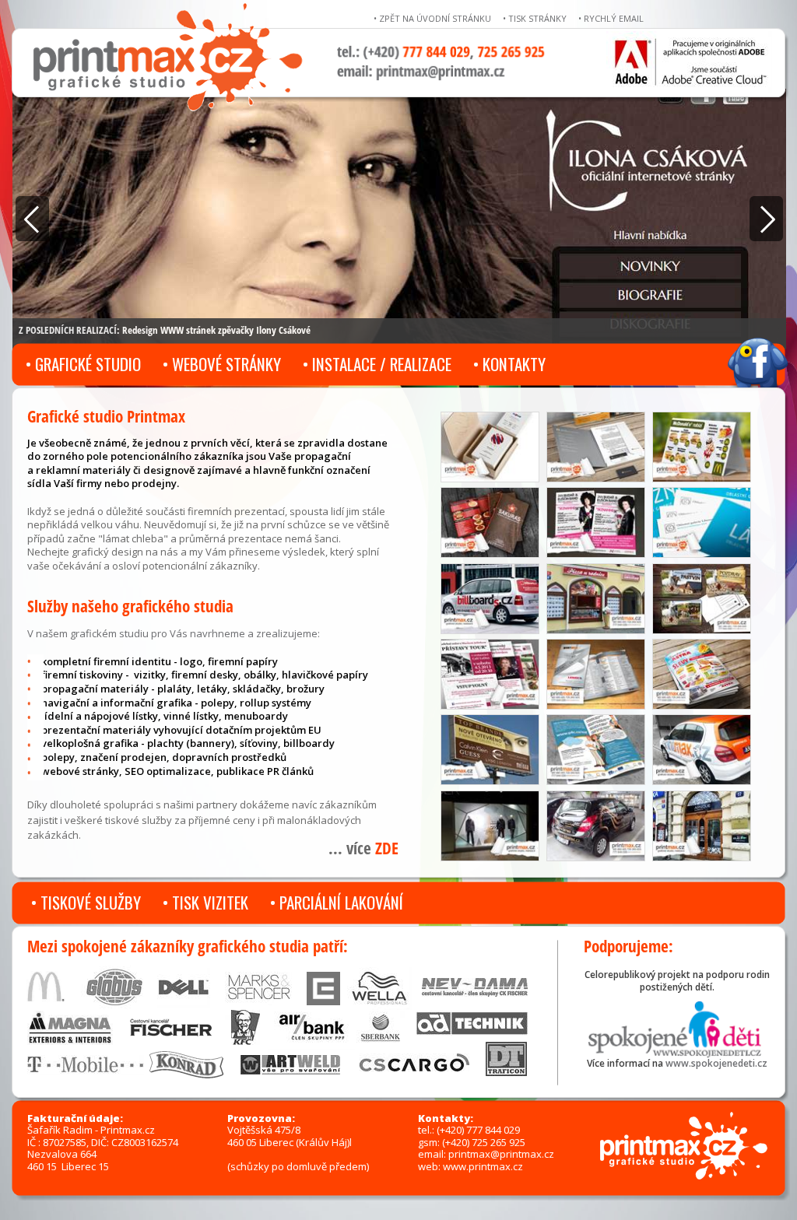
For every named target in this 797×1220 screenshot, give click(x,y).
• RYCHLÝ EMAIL (611, 18)
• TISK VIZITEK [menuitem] (205, 902)
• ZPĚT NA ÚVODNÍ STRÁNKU (432, 18)
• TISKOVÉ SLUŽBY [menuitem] (86, 902)
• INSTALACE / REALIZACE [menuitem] (377, 364)
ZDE (386, 848)
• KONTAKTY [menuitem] (509, 364)
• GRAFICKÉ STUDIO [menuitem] (83, 364)
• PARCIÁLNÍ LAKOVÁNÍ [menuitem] (336, 902)
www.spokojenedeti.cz (716, 1063)
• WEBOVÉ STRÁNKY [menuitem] (222, 364)
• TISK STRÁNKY (535, 18)
